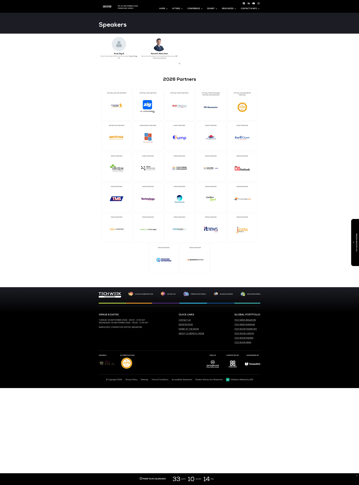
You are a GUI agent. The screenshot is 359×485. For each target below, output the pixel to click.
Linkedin (248, 3)
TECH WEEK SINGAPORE (245, 320)
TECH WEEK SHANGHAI (244, 324)
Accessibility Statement (182, 380)
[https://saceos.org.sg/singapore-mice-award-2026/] (107, 365)
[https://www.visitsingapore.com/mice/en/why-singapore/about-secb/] (212, 369)
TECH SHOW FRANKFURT (245, 329)
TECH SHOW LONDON (244, 333)
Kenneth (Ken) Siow (159, 54)
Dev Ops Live (171, 294)
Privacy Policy (131, 380)
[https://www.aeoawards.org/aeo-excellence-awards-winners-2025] (101, 365)
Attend (176, 8)
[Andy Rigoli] (119, 44)
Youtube (253, 3)
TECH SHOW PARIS (242, 342)
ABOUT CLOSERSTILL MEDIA (191, 333)
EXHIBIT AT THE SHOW (189, 329)
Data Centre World (253, 294)
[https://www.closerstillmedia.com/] (252, 365)
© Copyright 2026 (114, 380)
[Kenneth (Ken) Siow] (159, 44)
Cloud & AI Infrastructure (144, 294)
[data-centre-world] (243, 294)
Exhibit (211, 8)
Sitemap (144, 380)
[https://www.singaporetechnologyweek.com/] (110, 297)
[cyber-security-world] (186, 294)
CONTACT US (185, 320)
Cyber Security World (198, 294)
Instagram (258, 3)
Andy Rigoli (119, 54)
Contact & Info (249, 8)
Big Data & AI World (226, 294)
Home (162, 8)
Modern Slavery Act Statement (209, 380)
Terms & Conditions (159, 380)
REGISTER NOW (186, 324)
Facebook (244, 3)
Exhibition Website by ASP (242, 380)
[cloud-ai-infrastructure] (130, 294)
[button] (174, 63)
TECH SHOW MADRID (243, 338)
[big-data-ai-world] (215, 294)
